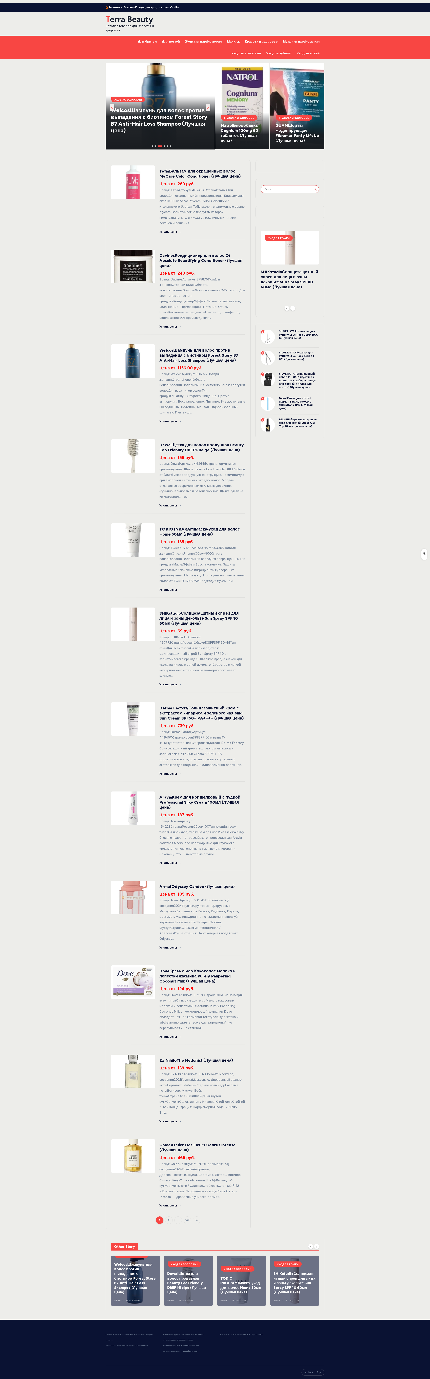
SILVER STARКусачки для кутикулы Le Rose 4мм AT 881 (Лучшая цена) (296, 356)
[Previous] (286, 308)
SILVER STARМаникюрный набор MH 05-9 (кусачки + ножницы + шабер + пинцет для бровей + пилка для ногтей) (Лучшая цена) (298, 380)
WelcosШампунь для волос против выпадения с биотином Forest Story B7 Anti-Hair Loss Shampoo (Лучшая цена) (198, 355)
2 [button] (155, 145)
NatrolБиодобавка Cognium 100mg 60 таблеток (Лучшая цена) (239, 133)
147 (187, 1220)
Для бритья (147, 41)
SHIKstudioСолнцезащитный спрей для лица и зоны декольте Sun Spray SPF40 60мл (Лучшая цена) (199, 618)
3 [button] (158, 145)
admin (117, 1300)
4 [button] (161, 145)
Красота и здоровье (261, 41)
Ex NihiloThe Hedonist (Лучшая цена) (196, 1060)
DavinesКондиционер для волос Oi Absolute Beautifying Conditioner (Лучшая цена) (200, 260)
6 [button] (170, 145)
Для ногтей (171, 41)
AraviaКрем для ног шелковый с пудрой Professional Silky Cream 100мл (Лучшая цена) (199, 802)
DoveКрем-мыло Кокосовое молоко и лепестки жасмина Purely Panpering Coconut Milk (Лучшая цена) (197, 976)
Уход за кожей (308, 53)
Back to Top (314, 1372)
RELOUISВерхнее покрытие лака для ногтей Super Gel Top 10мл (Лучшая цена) (298, 423)
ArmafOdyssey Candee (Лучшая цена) (197, 886)
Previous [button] (112, 107)
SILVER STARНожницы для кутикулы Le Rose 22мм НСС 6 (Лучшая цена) (298, 335)
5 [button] (164, 145)
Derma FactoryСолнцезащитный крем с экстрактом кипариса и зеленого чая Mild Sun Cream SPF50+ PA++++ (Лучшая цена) (201, 713)
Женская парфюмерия (203, 41)
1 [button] (152, 145)
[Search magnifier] (315, 189)
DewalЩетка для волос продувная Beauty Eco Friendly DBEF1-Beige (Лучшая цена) (201, 447)
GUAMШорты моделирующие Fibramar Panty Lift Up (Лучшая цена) (297, 133)
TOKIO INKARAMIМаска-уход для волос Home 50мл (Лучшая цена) (155, 127)
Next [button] (208, 107)
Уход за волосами (246, 53)
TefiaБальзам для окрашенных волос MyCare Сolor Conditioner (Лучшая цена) (200, 174)
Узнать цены (168, 232)
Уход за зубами (278, 53)
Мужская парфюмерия (301, 41)
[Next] (292, 308)
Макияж (233, 41)
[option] (160, 106)
